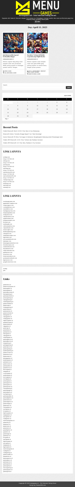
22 (17, 113)
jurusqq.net (6, 165)
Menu (38, 22)
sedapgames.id (7, 319)
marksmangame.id (8, 449)
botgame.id (6, 437)
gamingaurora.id (8, 339)
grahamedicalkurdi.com (10, 258)
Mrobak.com (6, 222)
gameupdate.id (7, 366)
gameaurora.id (7, 362)
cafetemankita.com (9, 226)
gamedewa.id (7, 330)
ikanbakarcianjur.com (9, 235)
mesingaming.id (8, 468)
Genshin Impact (36, 71)
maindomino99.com (9, 172)
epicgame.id (6, 443)
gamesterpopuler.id (9, 286)
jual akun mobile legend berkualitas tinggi (10, 56)
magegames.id (7, 415)
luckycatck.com (7, 215)
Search (5, 85)
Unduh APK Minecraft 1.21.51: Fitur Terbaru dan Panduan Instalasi (23, 140)
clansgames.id (7, 407)
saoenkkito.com (8, 209)
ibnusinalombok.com (9, 256)
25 (47, 113)
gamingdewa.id (7, 290)
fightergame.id (7, 441)
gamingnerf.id (7, 383)
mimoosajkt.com (8, 230)
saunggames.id (7, 317)
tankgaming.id (7, 453)
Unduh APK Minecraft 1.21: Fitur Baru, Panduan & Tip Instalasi (22, 143)
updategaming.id (8, 351)
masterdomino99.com (9, 176)
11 (47, 106)
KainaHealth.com (8, 249)
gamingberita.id (8, 341)
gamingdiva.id (7, 466)
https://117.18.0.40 (8, 182)
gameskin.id (6, 422)
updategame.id (7, 375)
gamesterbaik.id (8, 313)
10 (37, 106)
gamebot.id (6, 432)
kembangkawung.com (9, 232)
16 (27, 109)
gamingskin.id (7, 385)
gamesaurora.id (7, 347)
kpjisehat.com (7, 237)
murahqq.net (7, 168)
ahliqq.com (6, 161)
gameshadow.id (7, 324)
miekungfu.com (7, 224)
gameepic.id (6, 436)
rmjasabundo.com (8, 228)
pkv (4, 270)
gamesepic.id (7, 405)
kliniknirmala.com (8, 245)
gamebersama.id (8, 322)
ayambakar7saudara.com (10, 203)
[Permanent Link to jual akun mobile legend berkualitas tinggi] (13, 43)
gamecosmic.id (7, 364)
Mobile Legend (8, 71)
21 (8, 113)
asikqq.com (6, 157)
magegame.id (7, 445)
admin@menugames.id (8, 59)
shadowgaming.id (8, 302)
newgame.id (6, 371)
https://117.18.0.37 (8, 178)
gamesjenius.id (7, 311)
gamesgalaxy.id (7, 349)
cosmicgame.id (7, 373)
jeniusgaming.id (8, 298)
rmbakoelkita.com (8, 217)
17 (37, 109)
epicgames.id (7, 417)
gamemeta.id (7, 428)
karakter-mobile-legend (34, 74)
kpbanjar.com (7, 241)
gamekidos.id (7, 456)
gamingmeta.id (7, 392)
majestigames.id (8, 320)
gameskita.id (7, 285)
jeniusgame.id (7, 381)
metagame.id (7, 439)
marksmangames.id (8, 420)
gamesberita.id (7, 354)
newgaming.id (7, 343)
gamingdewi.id (7, 288)
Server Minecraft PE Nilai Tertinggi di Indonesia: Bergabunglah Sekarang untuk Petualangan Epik (33, 137)
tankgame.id (6, 451)
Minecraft (43, 71)
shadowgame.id (7, 337)
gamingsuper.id (7, 470)
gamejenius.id (7, 332)
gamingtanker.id (8, 396)
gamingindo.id (7, 464)
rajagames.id (7, 326)
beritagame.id (7, 377)
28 (8, 116)
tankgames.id (7, 419)
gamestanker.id (7, 454)
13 (67, 106)
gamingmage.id (7, 390)
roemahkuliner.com (9, 207)
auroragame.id (7, 369)
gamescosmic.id (8, 352)
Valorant (36, 72)
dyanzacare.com (7, 260)
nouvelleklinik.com (8, 247)
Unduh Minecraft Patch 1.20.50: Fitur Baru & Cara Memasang (21, 131)
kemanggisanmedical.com (10, 243)
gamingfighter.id (8, 398)
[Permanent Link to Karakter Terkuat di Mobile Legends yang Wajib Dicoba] (37, 43)
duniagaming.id (7, 294)
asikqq (5, 269)
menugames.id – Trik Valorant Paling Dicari (37, 15)
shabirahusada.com (8, 250)
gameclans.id (7, 426)
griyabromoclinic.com (9, 262)
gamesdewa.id (7, 309)
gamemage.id (7, 434)
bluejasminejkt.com (9, 220)
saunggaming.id (7, 300)
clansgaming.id (7, 388)
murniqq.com (7, 185)
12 (57, 106)
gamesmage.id (7, 404)
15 (17, 109)
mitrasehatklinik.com (9, 239)
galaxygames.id (7, 358)
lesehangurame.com (9, 201)
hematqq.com (7, 184)
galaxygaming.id (8, 345)
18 (47, 109)
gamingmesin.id (8, 458)
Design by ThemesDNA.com (37, 485)
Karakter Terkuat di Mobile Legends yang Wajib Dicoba (36, 56)
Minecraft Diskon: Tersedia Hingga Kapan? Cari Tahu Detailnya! (22, 134)
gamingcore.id (7, 462)
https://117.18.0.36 (8, 159)
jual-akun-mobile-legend (10, 72)
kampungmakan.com (9, 213)
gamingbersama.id (8, 292)
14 (8, 109)
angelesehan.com (8, 218)
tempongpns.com (8, 205)
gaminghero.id (7, 460)
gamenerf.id (6, 424)
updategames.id (8, 360)
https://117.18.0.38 (8, 174)
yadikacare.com (7, 252)
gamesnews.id (7, 356)
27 (67, 113)
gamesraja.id (7, 305)
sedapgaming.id (8, 307)
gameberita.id (7, 368)
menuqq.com (6, 187)
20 (67, 109)
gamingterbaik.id (8, 296)
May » (6, 119)
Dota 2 (30, 71)
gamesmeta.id (7, 400)
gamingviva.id (7, 471)
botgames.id (7, 411)
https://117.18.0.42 (8, 166)
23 (27, 113)
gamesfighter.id (8, 402)
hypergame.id (7, 447)
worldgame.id (7, 379)
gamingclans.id (7, 387)
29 (17, 116)
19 (57, 109)
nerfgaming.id (7, 394)
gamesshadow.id (8, 303)
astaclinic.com (7, 254)
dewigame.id (7, 334)
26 (57, 113)
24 (37, 113)
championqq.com (8, 180)
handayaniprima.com (9, 211)
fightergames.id (8, 413)
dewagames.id (7, 315)
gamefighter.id (7, 430)
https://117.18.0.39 (8, 163)
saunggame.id (7, 336)
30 (27, 116)
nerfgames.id (7, 409)
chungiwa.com (7, 234)
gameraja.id (6, 328)
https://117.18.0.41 (8, 170)
